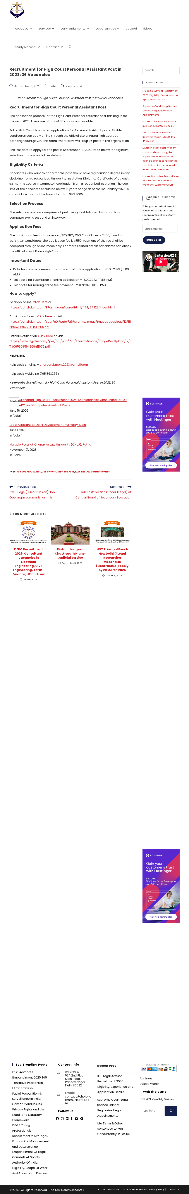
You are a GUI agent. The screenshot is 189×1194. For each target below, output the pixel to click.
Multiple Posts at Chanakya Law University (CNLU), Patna (50, 444)
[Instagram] (62, 1118)
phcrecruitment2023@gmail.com (63, 365)
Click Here (40, 302)
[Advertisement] (160, 334)
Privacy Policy (156, 1189)
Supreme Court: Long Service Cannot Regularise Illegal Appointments (159, 110)
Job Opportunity (52, 471)
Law (77, 471)
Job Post (69, 471)
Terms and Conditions (134, 1189)
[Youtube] (76, 1118)
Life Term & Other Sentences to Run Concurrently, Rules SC (113, 1128)
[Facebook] (57, 1118)
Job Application (31, 471)
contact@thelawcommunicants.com (78, 1099)
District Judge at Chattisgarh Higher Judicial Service (70, 553)
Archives (146, 1078)
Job (18, 471)
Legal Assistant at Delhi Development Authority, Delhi (47, 425)
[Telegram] (81, 1118)
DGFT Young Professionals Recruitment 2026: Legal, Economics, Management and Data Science (30, 1136)
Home (101, 1189)
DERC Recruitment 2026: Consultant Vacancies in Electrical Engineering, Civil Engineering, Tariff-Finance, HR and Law (29, 561)
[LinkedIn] (67, 1118)
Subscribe (154, 239)
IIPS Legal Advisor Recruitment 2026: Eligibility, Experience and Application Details (160, 95)
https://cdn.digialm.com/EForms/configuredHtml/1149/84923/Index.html (62, 307)
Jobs (53, 86)
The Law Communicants (95, 471)
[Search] (171, 1111)
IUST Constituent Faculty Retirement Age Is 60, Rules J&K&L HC (158, 137)
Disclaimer (113, 1189)
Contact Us (173, 1189)
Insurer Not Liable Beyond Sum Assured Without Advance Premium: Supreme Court (160, 181)
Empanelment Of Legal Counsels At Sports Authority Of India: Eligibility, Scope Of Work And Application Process (30, 1162)
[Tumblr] (72, 1118)
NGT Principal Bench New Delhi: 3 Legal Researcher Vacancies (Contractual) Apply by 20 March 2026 (112, 559)
